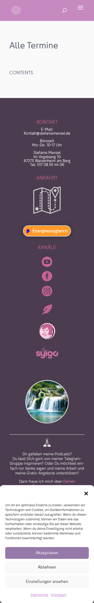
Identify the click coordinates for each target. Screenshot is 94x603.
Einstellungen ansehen (47, 581)
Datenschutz (39, 595)
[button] (86, 493)
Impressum (58, 595)
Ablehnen (47, 567)
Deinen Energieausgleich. (53, 484)
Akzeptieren (47, 552)
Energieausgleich (50, 231)
